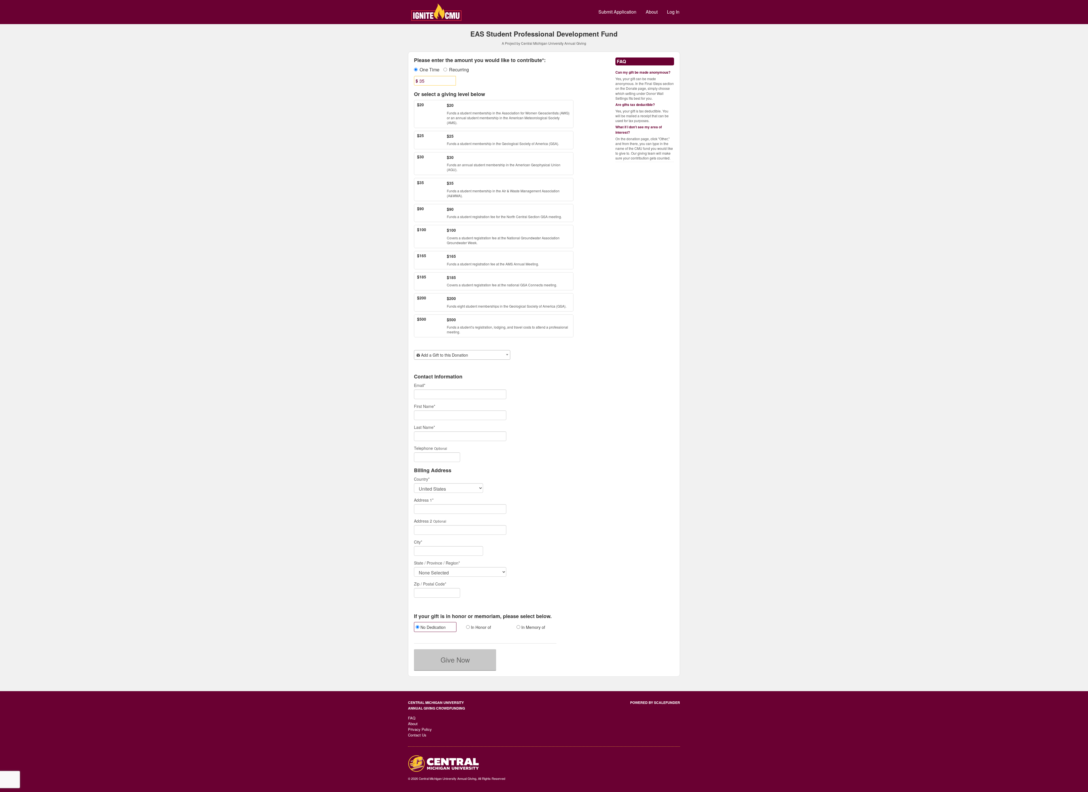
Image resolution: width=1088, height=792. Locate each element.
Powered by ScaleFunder (655, 702)
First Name (424, 406)
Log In (673, 11)
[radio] (435, 627)
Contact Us (417, 735)
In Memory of (532, 627)
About (652, 11)
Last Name (424, 427)
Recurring (459, 70)
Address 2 (423, 521)
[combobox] (462, 355)
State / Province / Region (437, 563)
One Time (429, 70)
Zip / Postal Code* (430, 584)
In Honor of (480, 627)
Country (422, 479)
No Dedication (432, 627)
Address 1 (424, 500)
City (418, 542)
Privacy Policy (420, 729)
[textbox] (462, 354)
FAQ (411, 718)
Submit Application (617, 11)
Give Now (455, 660)
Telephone (423, 448)
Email (419, 385)
